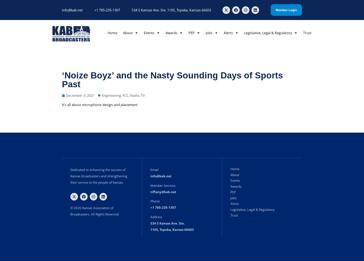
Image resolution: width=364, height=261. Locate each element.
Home (112, 33)
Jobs (209, 33)
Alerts (228, 33)
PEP (192, 33)
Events (149, 33)
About (128, 33)
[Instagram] (245, 10)
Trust (307, 33)
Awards (171, 33)
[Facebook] (236, 10)
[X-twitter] (226, 10)
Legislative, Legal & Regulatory (268, 33)
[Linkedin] (255, 10)
